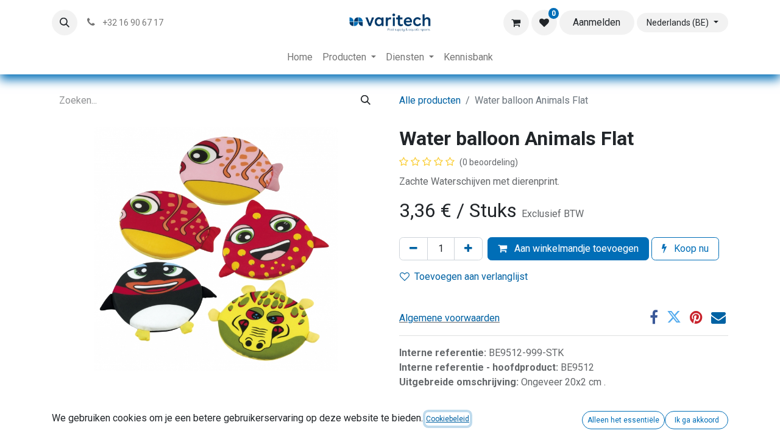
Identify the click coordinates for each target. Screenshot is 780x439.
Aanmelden (596, 22)
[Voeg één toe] (468, 248)
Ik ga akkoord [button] (697, 420)
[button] (64, 22)
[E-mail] (718, 317)
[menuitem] (299, 57)
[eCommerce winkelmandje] (516, 22)
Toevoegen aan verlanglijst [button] (471, 276)
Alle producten (430, 100)
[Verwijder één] (413, 248)
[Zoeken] (365, 100)
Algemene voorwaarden (449, 318)
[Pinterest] (696, 317)
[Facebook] (654, 317)
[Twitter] (674, 317)
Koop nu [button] (690, 248)
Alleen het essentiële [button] (623, 420)
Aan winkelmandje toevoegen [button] (575, 248)
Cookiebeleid (447, 419)
